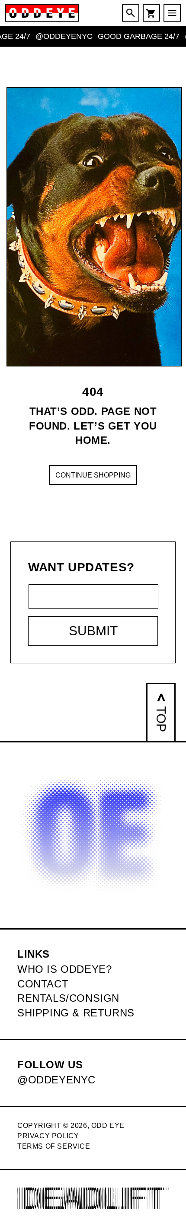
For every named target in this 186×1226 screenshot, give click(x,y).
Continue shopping (93, 475)
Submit (93, 631)
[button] (130, 13)
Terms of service (53, 1146)
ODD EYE (108, 1125)
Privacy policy (48, 1136)
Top (161, 719)
